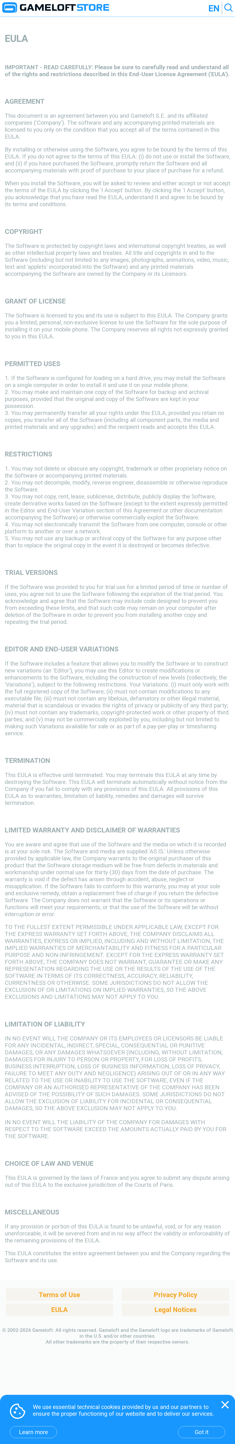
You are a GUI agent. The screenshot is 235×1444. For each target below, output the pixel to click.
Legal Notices (176, 1310)
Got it (202, 1432)
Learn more (33, 1432)
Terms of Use (59, 1295)
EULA (59, 1310)
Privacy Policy (175, 1295)
